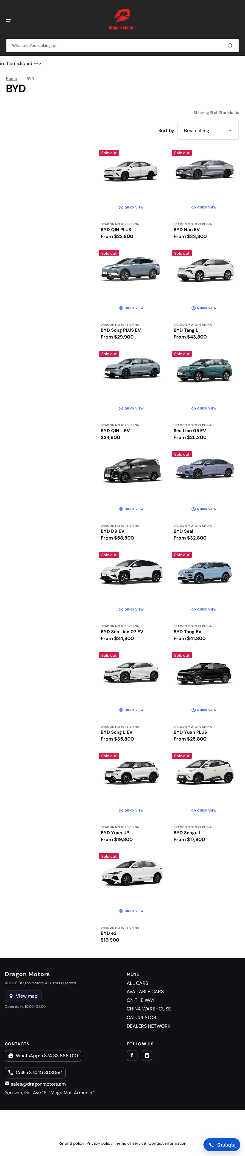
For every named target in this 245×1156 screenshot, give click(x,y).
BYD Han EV (187, 230)
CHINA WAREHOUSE (149, 1009)
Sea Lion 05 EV (190, 431)
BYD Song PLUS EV (121, 330)
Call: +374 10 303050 (39, 1073)
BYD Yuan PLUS (190, 732)
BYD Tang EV (188, 632)
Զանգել (226, 1145)
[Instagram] (147, 1055)
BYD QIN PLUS (116, 230)
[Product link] (131, 196)
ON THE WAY (140, 1000)
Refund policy (71, 1143)
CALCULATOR (141, 1017)
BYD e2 (109, 933)
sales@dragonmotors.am (38, 1084)
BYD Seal (183, 531)
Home (11, 78)
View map (27, 996)
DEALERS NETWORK (148, 1026)
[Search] (231, 45)
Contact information (167, 1143)
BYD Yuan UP (115, 833)
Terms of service (130, 1143)
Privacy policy (99, 1143)
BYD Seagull (187, 833)
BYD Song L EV (117, 732)
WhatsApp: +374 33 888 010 (47, 1056)
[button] (8, 20)
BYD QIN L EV (115, 431)
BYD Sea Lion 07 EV (122, 632)
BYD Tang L (186, 330)
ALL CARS (137, 983)
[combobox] (122, 45)
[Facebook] (132, 1055)
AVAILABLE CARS (145, 991)
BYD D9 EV (113, 531)
